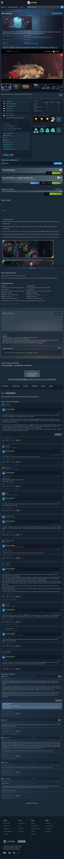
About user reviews (18, 365)
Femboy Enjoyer (10, 516)
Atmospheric (52, 47)
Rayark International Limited (31, 43)
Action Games (10, 11)
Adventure (12, 47)
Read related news (7, 144)
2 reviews (8, 542)
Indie (4, 47)
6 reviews (14, 447)
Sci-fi (38, 47)
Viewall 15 (58, 130)
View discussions (7, 147)
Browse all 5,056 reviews (32, 803)
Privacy (33, 823)
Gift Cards (5, 834)
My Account (48, 831)
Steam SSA (6, 825)
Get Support (48, 828)
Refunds (33, 834)
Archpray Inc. (27, 42)
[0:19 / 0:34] (32, 66)
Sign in (2, 94)
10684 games (8, 469)
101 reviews (8, 405)
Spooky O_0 (9, 467)
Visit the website (7, 133)
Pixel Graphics (19, 47)
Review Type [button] (5, 386)
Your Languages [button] (10, 393)
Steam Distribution (7, 831)
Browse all (58, 189)
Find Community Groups (9, 149)
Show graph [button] (57, 388)
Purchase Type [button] (15, 386)
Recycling (21, 831)
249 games (8, 517)
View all (59, 347)
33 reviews (8, 653)
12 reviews (15, 630)
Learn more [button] (58, 163)
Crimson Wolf (9, 628)
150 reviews (14, 494)
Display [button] (51, 386)
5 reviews (14, 606)
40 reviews (14, 517)
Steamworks (6, 828)
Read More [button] (58, 434)
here (30, 352)
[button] (3, 7)
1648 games (8, 630)
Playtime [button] (43, 386)
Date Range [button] (35, 386)
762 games (8, 494)
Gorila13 (8, 563)
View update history (8, 142)
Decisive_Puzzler (10, 540)
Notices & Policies (35, 828)
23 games (8, 606)
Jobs (20, 825)
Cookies (33, 831)
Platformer (33, 47)
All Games (3, 11)
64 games (8, 447)
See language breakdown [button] (7, 365)
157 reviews (8, 565)
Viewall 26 (58, 119)
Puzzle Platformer (26, 47)
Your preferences (28, 365)
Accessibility (34, 825)
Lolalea (7, 604)
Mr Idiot (8, 446)
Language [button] (25, 386)
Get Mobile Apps (49, 825)
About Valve (22, 823)
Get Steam (48, 823)
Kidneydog (8, 651)
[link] (46, 183)
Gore (47, 47)
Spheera (8, 404)
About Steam (6, 823)
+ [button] (56, 47)
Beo (7, 493)
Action (7, 47)
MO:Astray (14, 179)
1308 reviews (15, 469)
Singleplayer (42, 47)
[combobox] (44, 7)
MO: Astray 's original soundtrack (26, 179)
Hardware (21, 828)
